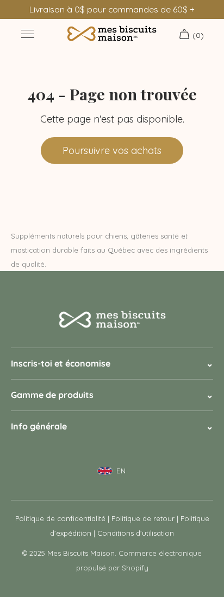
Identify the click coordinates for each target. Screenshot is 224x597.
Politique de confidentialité (60, 518)
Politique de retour (143, 518)
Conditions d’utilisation (135, 533)
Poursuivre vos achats (112, 150)
